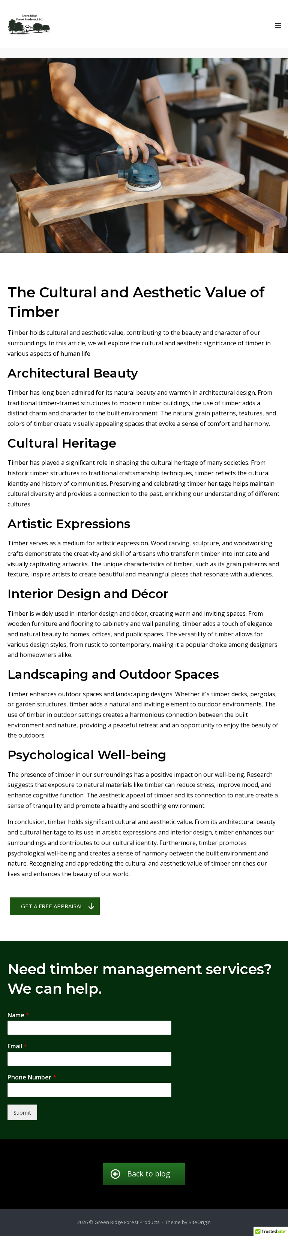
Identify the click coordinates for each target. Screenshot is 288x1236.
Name (18, 1015)
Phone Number (32, 1077)
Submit (22, 1112)
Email (17, 1046)
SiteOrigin (200, 1222)
